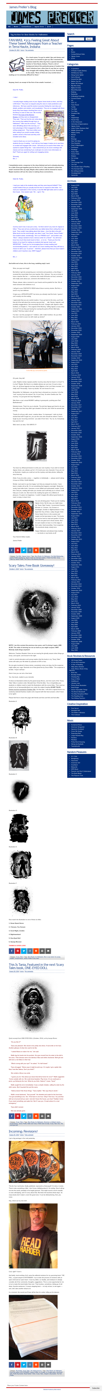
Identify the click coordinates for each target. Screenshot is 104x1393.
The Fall (73, 164)
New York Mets (76, 141)
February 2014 (76, 503)
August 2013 (75, 516)
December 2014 (76, 481)
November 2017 (76, 407)
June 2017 (74, 418)
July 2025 (74, 211)
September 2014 (76, 488)
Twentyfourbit (75, 746)
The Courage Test (77, 162)
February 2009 (76, 631)
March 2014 (75, 501)
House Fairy (75, 120)
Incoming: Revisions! (23, 1131)
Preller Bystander (18, 1374)
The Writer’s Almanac (78, 712)
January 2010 (75, 607)
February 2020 (76, 349)
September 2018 (76, 386)
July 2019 (74, 364)
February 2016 (76, 452)
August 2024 (75, 234)
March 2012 (75, 552)
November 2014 (76, 484)
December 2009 (76, 609)
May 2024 (74, 241)
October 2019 (75, 358)
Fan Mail (18, 556)
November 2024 (76, 228)
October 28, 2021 (14, 50)
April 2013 (74, 524)
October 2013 (75, 511)
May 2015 (74, 471)
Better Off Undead (77, 83)
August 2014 (75, 490)
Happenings (75, 117)
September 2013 (76, 513)
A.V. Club (74, 756)
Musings (74, 139)
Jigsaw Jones (82, 8)
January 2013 (75, 531)
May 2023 (74, 266)
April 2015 (74, 473)
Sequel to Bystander (50, 1374)
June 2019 (74, 366)
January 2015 (75, 479)
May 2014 (74, 496)
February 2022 (76, 298)
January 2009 (75, 633)
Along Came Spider (77, 75)
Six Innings (74, 158)
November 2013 (76, 509)
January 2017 (75, 428)
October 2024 (75, 230)
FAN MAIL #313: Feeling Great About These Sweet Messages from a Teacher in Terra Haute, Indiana (35, 44)
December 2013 (76, 507)
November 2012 (76, 535)
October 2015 (75, 460)
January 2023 (75, 275)
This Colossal (75, 714)
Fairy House (75, 105)
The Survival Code (77, 169)
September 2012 (76, 539)
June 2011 (74, 571)
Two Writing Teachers (78, 698)
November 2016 (76, 432)
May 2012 (74, 548)
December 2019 (76, 354)
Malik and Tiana (32, 1123)
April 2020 (74, 345)
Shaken (73, 156)
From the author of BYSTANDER (19, 1372)
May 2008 (74, 650)
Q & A (92, 8)
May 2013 (74, 522)
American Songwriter (78, 727)
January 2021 (75, 326)
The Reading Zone (77, 696)
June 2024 (74, 238)
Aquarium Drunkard (77, 729)
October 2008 (75, 639)
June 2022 (74, 290)
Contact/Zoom (26, 26)
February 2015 (76, 477)
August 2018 (75, 388)
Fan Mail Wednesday (57, 556)
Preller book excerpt (43, 1123)
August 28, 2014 (14, 971)
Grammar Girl (75, 763)
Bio (47, 8)
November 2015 (76, 458)
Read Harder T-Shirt (29, 1374)
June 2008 (74, 648)
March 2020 (75, 347)
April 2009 (74, 626)
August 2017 (75, 413)
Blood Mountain (76, 90)
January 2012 (75, 556)
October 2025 (75, 206)
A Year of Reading (77, 664)
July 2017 (74, 415)
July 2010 (74, 594)
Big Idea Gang (75, 85)
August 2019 (75, 362)
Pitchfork (74, 740)
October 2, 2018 (14, 569)
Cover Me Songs (76, 731)
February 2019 (76, 375)
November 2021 (76, 305)
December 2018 (76, 379)
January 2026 (75, 200)
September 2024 (76, 232)
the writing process (36, 1370)
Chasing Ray (75, 677)
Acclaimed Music (76, 725)
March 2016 (75, 449)
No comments (29, 50)
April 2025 (74, 217)
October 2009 (75, 614)
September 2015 (76, 462)
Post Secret (75, 708)
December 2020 (76, 328)
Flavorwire (74, 760)
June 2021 (74, 315)
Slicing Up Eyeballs (77, 744)
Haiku (73, 115)
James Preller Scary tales (31, 958)
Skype (73, 160)
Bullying (73, 92)
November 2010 (76, 586)
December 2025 (76, 202)
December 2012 (76, 533)
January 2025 (75, 223)
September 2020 (76, 334)
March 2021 (75, 322)
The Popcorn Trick (77, 775)
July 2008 (74, 646)
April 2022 (74, 294)
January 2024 (75, 249)
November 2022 (76, 279)
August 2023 (75, 260)
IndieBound (75, 681)
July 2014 (74, 492)
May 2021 (74, 317)
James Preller (23, 1123)
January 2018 (75, 403)
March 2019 (75, 373)
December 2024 (76, 226)
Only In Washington (77, 145)
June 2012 (74, 545)
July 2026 (74, 187)
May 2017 (74, 420)
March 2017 (75, 424)
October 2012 (75, 537)
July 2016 (74, 441)
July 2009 (74, 620)
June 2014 (74, 494)
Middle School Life (77, 130)
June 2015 (74, 469)
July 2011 (74, 569)
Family (73, 107)
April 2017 (74, 422)
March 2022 (75, 296)
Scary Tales (19, 957)
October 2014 (75, 486)
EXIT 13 (73, 102)
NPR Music (74, 769)
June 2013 (74, 520)
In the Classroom (76, 122)
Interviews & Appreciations (79, 124)
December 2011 (76, 558)
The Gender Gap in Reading (80, 166)
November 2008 (76, 637)
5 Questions (75, 68)
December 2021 (76, 302)
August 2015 (75, 464)
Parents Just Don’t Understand (81, 771)
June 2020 (74, 341)
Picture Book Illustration (78, 685)
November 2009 (76, 612)
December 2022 (76, 277)
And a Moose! (75, 77)
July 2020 (74, 339)
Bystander (19, 1370)
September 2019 (76, 360)
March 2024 (75, 245)
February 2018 (76, 400)
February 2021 (76, 324)
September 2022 (76, 283)
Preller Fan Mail (51, 558)
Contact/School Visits (66, 8)
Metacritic (74, 767)
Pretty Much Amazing (78, 742)
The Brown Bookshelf (78, 692)
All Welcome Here (77, 73)
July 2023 (74, 262)
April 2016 (74, 447)
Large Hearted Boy (77, 735)
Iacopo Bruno (19, 958)
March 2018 (75, 398)
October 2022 (75, 281)
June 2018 (74, 392)
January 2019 (75, 377)
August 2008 (75, 644)
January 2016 (75, 454)
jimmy (22, 50)
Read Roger (75, 687)
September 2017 (76, 411)
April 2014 (74, 499)
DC (72, 100)
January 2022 (75, 300)
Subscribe (96, 1388)
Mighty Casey (75, 132)
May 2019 (74, 368)
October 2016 (75, 435)
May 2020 (74, 343)
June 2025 (74, 213)
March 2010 (75, 603)
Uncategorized (76, 173)
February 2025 (76, 221)
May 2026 (74, 192)
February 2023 (76, 273)
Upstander (74, 175)
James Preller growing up (17, 558)
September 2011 (76, 565)
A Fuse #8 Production (78, 662)
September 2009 (76, 616)
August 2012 (75, 541)
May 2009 (74, 624)
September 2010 (76, 590)
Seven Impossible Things (79, 689)
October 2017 (75, 409)
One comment (29, 1135)
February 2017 (76, 426)
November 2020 (76, 330)
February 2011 (76, 580)
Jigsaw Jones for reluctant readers (36, 558)
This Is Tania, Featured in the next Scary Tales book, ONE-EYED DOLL (36, 966)
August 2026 (75, 185)
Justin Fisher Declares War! (80, 128)
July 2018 (74, 390)
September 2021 (76, 309)
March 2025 (75, 219)
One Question (75, 143)
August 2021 (75, 311)
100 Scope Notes (76, 660)
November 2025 (76, 204)
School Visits (75, 154)
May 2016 (74, 445)
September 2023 (76, 258)
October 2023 (75, 255)
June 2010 (74, 597)
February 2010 (76, 605)
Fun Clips (74, 111)
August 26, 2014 (14, 1135)
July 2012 (74, 543)
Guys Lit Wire (75, 679)
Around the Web (76, 79)
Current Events (76, 98)
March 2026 (75, 196)
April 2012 (74, 550)
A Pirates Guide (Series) (79, 70)
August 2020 (75, 336)
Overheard (74, 147)
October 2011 (75, 562)
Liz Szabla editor (51, 1372)
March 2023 (75, 270)
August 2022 (75, 285)
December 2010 (76, 584)
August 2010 (75, 592)
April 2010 (74, 601)
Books (53, 8)
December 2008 (76, 635)
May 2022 (74, 292)
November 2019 (76, 356)
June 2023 (74, 264)
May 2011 (74, 573)
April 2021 (74, 319)
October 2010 (75, 588)
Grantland (74, 765)
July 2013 (74, 518)
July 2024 (74, 236)
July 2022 (74, 287)
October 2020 (75, 332)
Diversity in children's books (52, 1122)
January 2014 (75, 505)
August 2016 (75, 439)
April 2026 (74, 194)
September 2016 (76, 437)
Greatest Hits (75, 113)
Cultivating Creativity (77, 96)
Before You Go (76, 81)
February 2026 (76, 198)
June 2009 (74, 622)
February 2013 (76, 528)
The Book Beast (76, 773)
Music (73, 137)
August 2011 (75, 567)
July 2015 (74, 467)
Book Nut (74, 672)
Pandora (74, 737)
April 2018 (74, 396)
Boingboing (74, 758)
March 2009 (75, 629)
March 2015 (75, 475)
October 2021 (75, 307)
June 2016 (74, 443)
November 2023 (76, 253)
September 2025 (76, 209)
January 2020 (75, 351)
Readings (74, 149)
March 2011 (75, 577)
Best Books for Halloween (42, 556)
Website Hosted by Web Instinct (52, 1389)
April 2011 (74, 575)
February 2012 (76, 554)
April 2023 (74, 268)
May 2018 (74, 394)
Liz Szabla (42, 1372)
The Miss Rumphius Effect (79, 694)
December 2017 (76, 405)
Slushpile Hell (75, 710)
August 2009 (75, 618)
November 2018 (76, 381)
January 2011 (75, 582)
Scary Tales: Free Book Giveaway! (31, 565)
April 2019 (74, 371)
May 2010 (74, 599)
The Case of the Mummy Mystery (34, 559)
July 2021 (74, 313)
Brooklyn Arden (76, 674)
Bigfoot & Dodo (76, 88)
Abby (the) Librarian (77, 666)
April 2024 (74, 243)
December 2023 (76, 251)
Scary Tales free (55, 1123)
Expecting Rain (76, 733)
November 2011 (76, 560)
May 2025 (74, 215)
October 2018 (75, 383)
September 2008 (76, 641)
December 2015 (76, 456)
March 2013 (75, 526)
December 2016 (76, 430)
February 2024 (76, 247)
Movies (73, 134)
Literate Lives (75, 683)
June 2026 (74, 189)
